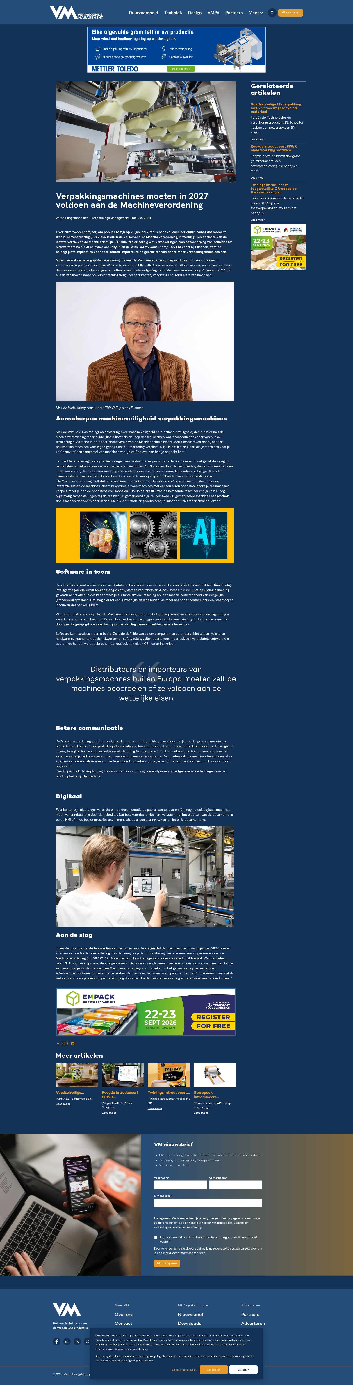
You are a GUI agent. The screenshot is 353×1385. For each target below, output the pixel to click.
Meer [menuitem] (254, 12)
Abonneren (290, 12)
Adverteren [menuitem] (253, 1323)
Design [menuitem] (195, 12)
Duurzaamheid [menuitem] (143, 12)
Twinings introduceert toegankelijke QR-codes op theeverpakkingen (274, 188)
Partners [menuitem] (234, 12)
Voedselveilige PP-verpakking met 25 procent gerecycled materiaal (276, 108)
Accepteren (213, 1369)
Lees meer (63, 1104)
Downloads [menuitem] (189, 1323)
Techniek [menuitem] (173, 12)
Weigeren (243, 1369)
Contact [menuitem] (124, 1323)
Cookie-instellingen (184, 1369)
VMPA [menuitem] (214, 12)
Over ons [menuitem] (124, 1315)
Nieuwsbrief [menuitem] (191, 1315)
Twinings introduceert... (169, 1093)
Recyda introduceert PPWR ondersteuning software (274, 148)
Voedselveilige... (70, 1093)
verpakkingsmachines (72, 218)
